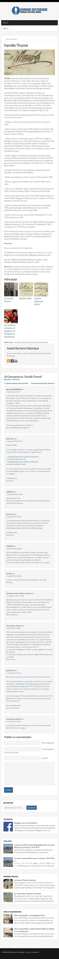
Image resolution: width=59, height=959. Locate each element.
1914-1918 (7, 841)
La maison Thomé (8, 300)
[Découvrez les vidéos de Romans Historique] (16, 361)
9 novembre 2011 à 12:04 (15, 596)
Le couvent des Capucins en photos (27, 893)
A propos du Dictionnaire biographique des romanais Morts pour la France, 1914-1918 (34, 846)
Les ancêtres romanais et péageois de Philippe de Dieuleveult (10, 331)
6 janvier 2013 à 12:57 (13, 517)
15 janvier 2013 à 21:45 (14, 441)
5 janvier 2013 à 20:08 (13, 549)
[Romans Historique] (29, 14)
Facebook (7, 819)
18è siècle (24, 342)
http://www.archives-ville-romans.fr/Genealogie (24, 528)
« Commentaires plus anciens (16, 383)
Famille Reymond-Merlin (39, 301)
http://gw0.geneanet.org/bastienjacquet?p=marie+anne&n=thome (22, 462)
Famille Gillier (25, 298)
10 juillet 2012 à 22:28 (13, 576)
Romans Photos (10, 876)
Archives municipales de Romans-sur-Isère (26, 259)
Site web (45, 758)
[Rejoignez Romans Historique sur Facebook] (12, 361)
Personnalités (33, 342)
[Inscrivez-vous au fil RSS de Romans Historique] (8, 361)
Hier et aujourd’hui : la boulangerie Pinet (29, 915)
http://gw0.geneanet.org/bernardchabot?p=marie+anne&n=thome (22, 458)
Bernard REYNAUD (13, 389)
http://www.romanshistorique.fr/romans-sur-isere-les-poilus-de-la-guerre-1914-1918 (28, 685)
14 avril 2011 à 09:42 (13, 628)
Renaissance (43, 342)
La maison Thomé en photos (25, 880)
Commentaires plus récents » (43, 383)
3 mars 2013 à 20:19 (13, 392)
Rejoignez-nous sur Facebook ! (25, 823)
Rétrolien (7, 379)
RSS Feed (16, 379)
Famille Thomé (16, 45)
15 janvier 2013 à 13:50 (14, 494)
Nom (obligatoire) (48, 743)
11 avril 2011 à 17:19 (13, 673)
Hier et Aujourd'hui (12, 912)
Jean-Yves (10, 439)
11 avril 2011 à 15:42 (13, 722)
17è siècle (17, 342)
